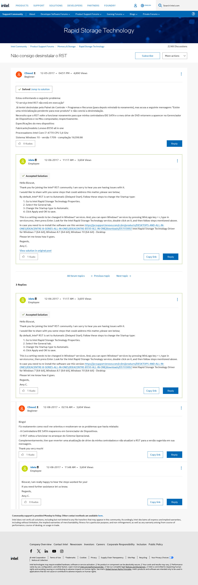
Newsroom (76, 544)
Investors (89, 544)
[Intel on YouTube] (54, 551)
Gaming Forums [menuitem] (114, 13)
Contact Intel (61, 544)
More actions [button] (172, 55)
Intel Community (19, 46)
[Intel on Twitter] (38, 551)
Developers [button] (74, 5)
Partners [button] (93, 5)
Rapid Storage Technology (91, 46)
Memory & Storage (67, 46)
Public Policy (156, 544)
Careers (100, 544)
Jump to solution (36, 89)
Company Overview (41, 544)
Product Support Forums (42, 46)
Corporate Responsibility (121, 544)
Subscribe (147, 55)
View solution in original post (36, 250)
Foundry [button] (110, 5)
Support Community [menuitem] (12, 14)
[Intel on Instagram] (61, 551)
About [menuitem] (32, 13)
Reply (174, 143)
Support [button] (38, 5)
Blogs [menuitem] (132, 13)
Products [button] (22, 5)
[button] (181, 74)
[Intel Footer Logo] (15, 558)
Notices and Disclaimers (136, 566)
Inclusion (141, 544)
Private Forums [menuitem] (150, 13)
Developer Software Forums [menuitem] (54, 13)
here (100, 515)
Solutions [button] (55, 5)
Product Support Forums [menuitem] (87, 13)
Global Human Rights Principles (118, 569)
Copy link (151, 256)
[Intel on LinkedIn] (46, 551)
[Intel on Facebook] (31, 551)
